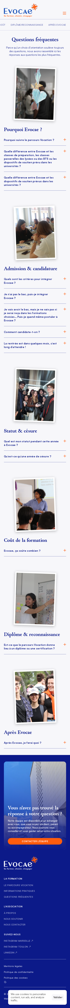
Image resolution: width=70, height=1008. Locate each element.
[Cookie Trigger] (5, 982)
